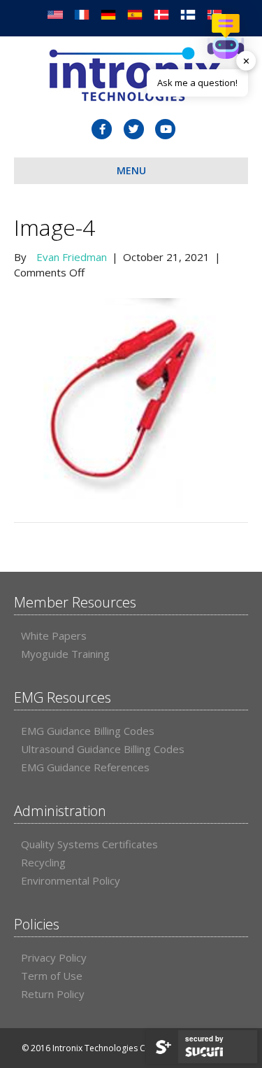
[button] (225, 36)
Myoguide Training (65, 654)
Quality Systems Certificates (89, 844)
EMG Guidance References (85, 767)
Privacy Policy (54, 957)
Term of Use (51, 976)
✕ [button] (246, 60)
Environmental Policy (70, 880)
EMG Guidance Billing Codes (87, 731)
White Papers (54, 635)
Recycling (43, 862)
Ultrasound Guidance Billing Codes (102, 749)
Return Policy (53, 994)
